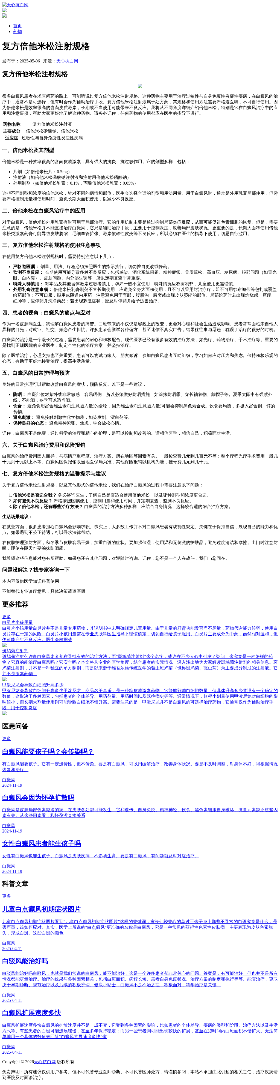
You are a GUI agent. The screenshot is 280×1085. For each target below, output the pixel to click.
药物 (17, 31)
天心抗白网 (67, 61)
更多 (6, 616)
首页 (17, 25)
